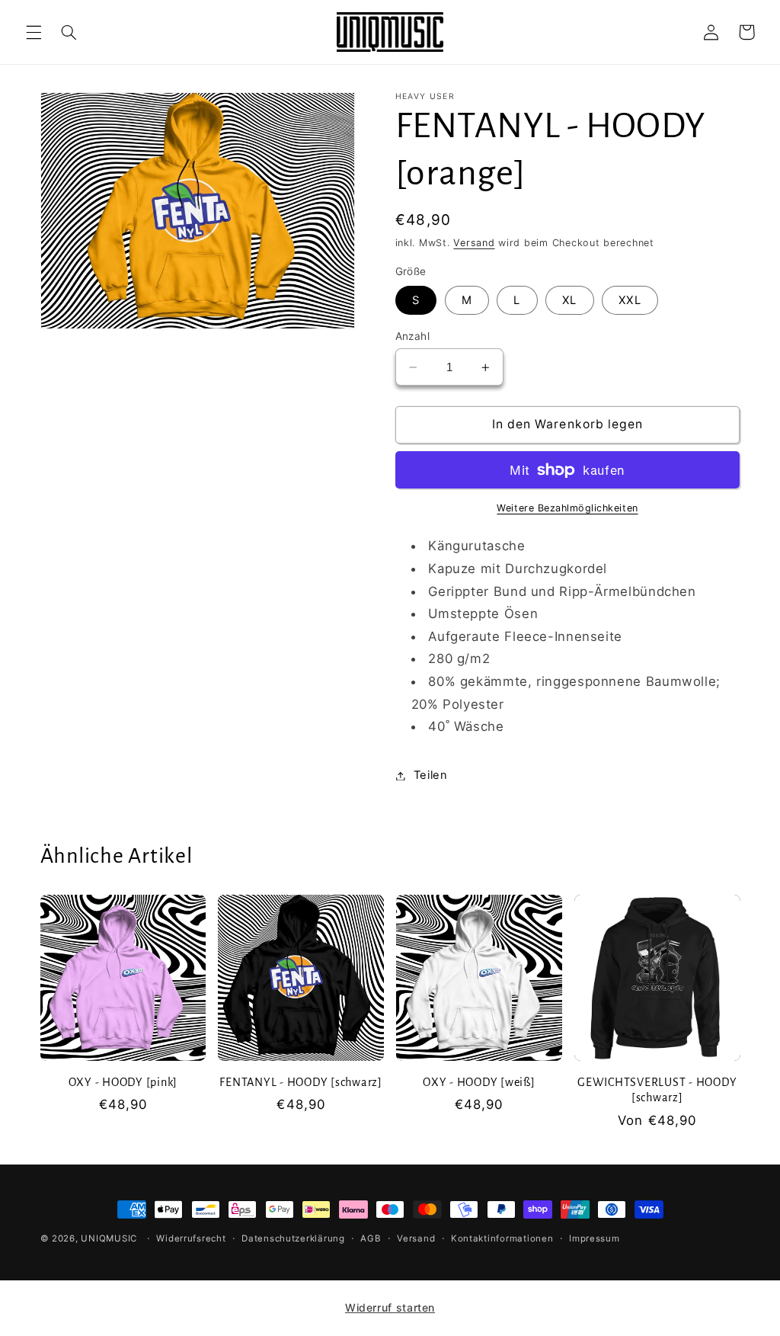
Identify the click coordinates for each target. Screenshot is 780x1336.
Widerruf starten (390, 1307)
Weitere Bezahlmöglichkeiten (567, 508)
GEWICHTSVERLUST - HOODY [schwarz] (657, 1090)
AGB (370, 1238)
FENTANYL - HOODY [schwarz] (300, 1082)
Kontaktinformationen (502, 1238)
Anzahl (412, 336)
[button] (33, 32)
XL (569, 300)
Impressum (594, 1238)
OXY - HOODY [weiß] (479, 1082)
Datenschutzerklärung (293, 1238)
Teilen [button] (431, 775)
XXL (630, 300)
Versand (473, 242)
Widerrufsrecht (190, 1238)
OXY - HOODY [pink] (123, 1082)
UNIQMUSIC (109, 1238)
